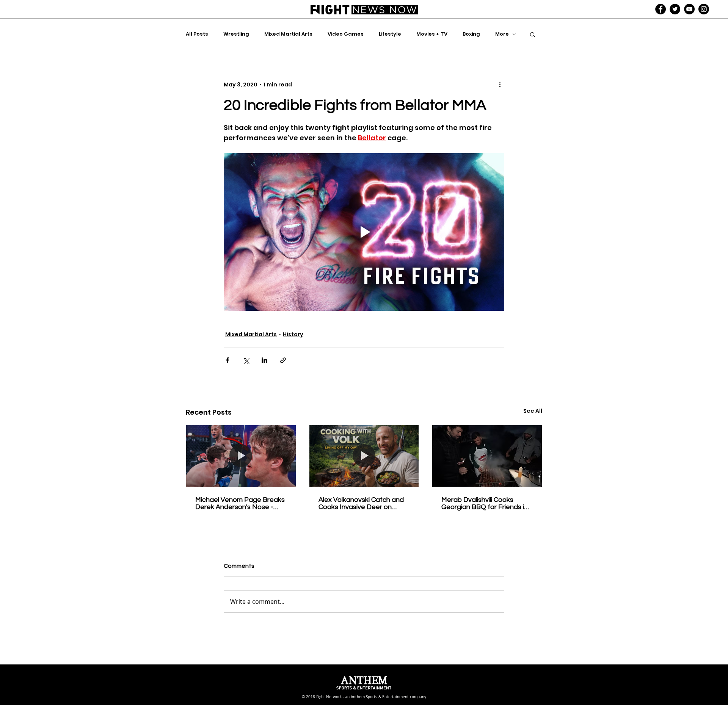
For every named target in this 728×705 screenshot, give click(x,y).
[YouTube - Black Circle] (689, 9)
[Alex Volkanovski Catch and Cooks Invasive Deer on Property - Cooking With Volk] (364, 456)
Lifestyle (390, 34)
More (502, 34)
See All (532, 411)
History (293, 334)
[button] (532, 34)
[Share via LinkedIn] (264, 360)
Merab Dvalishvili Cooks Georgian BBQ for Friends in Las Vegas (484, 503)
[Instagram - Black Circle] (703, 9)
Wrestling (236, 34)
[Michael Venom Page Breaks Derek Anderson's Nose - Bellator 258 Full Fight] (241, 456)
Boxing (471, 34)
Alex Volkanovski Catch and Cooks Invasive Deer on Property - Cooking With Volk (362, 503)
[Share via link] (283, 360)
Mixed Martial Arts (288, 34)
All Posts (197, 34)
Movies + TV (431, 34)
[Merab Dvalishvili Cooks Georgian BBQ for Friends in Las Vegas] (487, 456)
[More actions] (499, 84)
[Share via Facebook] (227, 360)
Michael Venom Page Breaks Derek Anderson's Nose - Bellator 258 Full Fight (240, 503)
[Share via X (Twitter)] (245, 360)
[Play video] (364, 232)
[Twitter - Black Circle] (675, 9)
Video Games (346, 34)
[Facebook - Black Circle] (660, 9)
